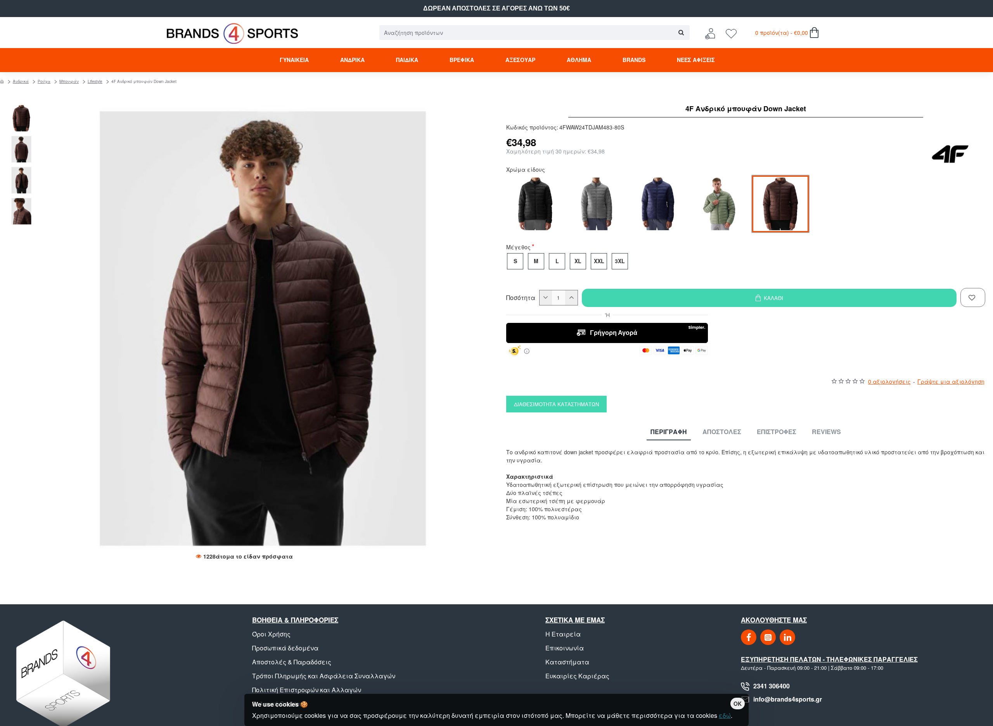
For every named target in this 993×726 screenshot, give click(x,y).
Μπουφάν (69, 81)
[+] (571, 297)
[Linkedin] (787, 637)
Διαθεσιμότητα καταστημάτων (556, 404)
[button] (23, 108)
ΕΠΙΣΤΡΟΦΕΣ (776, 432)
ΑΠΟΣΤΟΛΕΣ (721, 432)
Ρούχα (44, 81)
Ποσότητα (520, 298)
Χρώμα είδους (525, 170)
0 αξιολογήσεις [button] (889, 381)
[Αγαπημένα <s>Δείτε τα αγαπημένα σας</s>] (732, 32)
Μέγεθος (518, 248)
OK (738, 703)
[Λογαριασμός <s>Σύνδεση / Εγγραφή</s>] (712, 32)
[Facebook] (748, 637)
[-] (546, 297)
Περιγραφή (668, 432)
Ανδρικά (21, 81)
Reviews (826, 432)
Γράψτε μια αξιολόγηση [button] (950, 381)
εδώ (725, 715)
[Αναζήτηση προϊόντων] (681, 32)
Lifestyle (95, 81)
